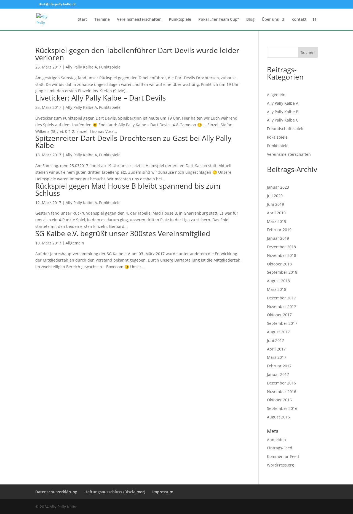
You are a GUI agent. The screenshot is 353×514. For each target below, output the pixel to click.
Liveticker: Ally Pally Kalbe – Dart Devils (100, 98)
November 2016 (281, 391)
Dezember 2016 (281, 383)
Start (82, 19)
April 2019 (276, 212)
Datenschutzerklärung (56, 491)
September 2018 (282, 272)
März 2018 (276, 289)
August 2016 (278, 417)
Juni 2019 (275, 204)
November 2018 (281, 255)
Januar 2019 (278, 238)
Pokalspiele (277, 137)
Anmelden (276, 439)
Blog (250, 19)
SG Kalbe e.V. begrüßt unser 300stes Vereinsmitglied (122, 233)
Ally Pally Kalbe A (81, 67)
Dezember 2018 (281, 246)
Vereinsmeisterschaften (139, 19)
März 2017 (276, 357)
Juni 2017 (275, 340)
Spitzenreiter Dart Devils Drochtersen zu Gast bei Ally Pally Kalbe (133, 141)
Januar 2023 (278, 187)
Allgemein (75, 243)
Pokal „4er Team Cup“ (218, 19)
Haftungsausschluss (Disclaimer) (114, 491)
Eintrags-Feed (279, 447)
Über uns (270, 19)
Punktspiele (180, 19)
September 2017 (282, 323)
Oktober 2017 (279, 314)
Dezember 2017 (281, 298)
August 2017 (278, 331)
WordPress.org (280, 465)
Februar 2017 (279, 365)
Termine (102, 19)
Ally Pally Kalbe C (282, 120)
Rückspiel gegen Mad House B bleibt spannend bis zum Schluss (127, 189)
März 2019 (276, 221)
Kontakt (299, 19)
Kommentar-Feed (283, 456)
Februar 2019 (279, 229)
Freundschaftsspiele (285, 128)
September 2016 (282, 408)
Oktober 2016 (279, 399)
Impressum (162, 491)
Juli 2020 (275, 195)
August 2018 (278, 280)
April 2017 (276, 349)
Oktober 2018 (279, 264)
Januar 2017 (278, 374)
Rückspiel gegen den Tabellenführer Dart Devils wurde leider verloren (137, 53)
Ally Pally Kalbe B (282, 111)
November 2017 (281, 306)
